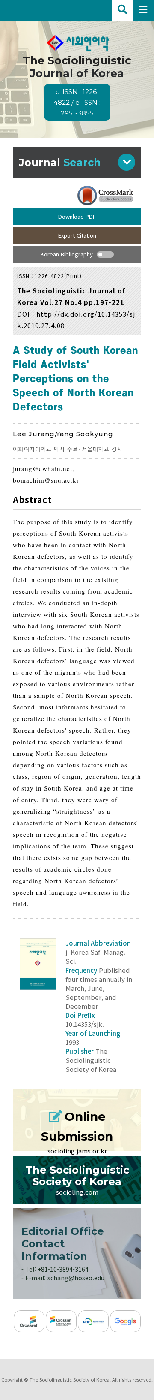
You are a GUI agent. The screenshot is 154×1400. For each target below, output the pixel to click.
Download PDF (77, 216)
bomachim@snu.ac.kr (46, 480)
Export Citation (77, 235)
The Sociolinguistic (77, 85)
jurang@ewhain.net (42, 468)
